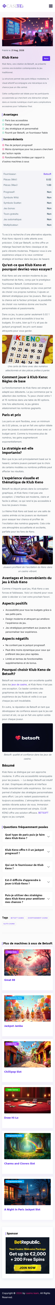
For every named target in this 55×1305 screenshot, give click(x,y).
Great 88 (9, 980)
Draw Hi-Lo (11, 1118)
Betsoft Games (17, 918)
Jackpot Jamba (13, 1026)
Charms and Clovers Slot (19, 1163)
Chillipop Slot (13, 1072)
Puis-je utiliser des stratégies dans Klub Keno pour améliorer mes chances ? (25, 899)
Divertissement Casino (38, 918)
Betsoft (47, 174)
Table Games (12, 1090)
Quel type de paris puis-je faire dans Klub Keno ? (25, 837)
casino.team (32, 1293)
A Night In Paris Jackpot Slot (22, 1209)
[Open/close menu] (51, 5)
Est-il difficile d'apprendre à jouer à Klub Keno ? (22, 882)
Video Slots (12, 952)
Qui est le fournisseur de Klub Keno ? (24, 867)
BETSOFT (43, 812)
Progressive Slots (14, 998)
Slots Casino (9, 924)
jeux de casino (19, 684)
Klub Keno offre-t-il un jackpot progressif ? (24, 852)
